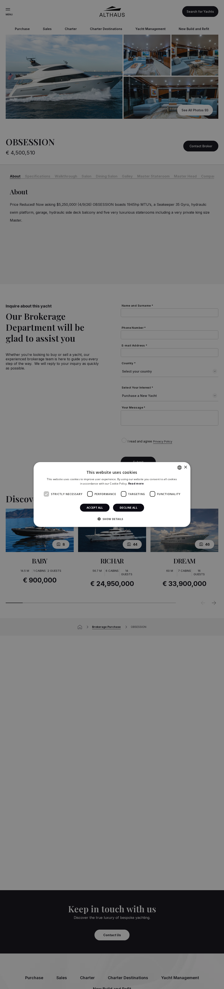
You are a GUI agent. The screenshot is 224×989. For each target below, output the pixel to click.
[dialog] (112, 494)
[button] (112, 519)
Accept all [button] (95, 508)
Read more (136, 483)
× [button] (185, 467)
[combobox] (179, 467)
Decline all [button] (128, 508)
